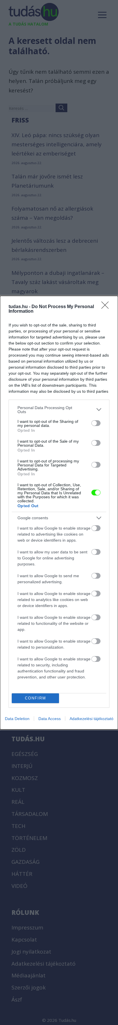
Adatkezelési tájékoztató (91, 718)
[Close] (106, 307)
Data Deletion (17, 718)
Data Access (49, 718)
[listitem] (59, 410)
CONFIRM (35, 698)
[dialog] (59, 513)
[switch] (96, 423)
